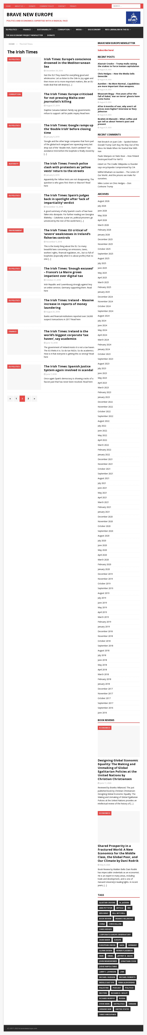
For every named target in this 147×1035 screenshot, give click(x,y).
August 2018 (103, 650)
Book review (105, 918)
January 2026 (104, 234)
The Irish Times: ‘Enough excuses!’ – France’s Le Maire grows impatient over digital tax (68, 272)
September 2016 (105, 707)
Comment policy (47, 6)
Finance (27, 29)
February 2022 (104, 449)
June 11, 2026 (105, 783)
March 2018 (103, 674)
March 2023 (103, 387)
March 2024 (103, 339)
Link (122, 972)
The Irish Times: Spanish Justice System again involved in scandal (68, 368)
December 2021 (105, 459)
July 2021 (102, 483)
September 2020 (105, 531)
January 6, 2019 (52, 175)
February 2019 (104, 621)
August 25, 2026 (105, 102)
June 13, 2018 (51, 342)
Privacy (73, 6)
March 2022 (103, 445)
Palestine (104, 988)
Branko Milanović (124, 918)
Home (8, 6)
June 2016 (102, 712)
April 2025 (102, 277)
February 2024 (104, 344)
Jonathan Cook (128, 961)
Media (79, 29)
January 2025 (104, 291)
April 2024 (102, 335)
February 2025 (104, 287)
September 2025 (105, 253)
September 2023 (105, 359)
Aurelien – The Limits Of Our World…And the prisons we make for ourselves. (118, 175)
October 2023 (104, 354)
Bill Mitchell (118, 913)
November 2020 (105, 521)
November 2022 (105, 406)
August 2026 (103, 201)
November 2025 (105, 244)
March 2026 (103, 225)
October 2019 (104, 583)
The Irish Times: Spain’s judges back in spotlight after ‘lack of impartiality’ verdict (66, 199)
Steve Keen (104, 1004)
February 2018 (104, 679)
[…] (70, 84)
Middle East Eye (106, 982)
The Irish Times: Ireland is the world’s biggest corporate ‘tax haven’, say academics (66, 335)
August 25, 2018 (53, 311)
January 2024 (104, 349)
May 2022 (102, 435)
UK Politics (119, 1004)
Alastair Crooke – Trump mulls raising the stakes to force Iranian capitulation (118, 65)
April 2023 (102, 382)
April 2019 (102, 612)
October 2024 (104, 306)
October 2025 (104, 249)
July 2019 (102, 597)
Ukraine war (105, 1009)
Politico (129, 988)
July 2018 (102, 655)
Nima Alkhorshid (126, 982)
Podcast (117, 988)
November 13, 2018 (54, 206)
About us (19, 6)
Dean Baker (104, 940)
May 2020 (102, 550)
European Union (107, 945)
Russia (122, 998)
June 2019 (102, 602)
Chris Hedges (105, 929)
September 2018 (105, 645)
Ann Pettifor (105, 908)
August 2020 (103, 535)
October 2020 (104, 526)
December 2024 (105, 296)
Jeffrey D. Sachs (125, 956)
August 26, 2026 (105, 69)
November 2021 (105, 464)
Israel (110, 956)
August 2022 (103, 421)
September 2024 (105, 311)
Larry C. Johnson (107, 972)
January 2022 (104, 454)
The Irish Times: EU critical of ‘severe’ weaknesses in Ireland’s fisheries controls (67, 234)
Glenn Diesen (105, 950)
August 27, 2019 (53, 105)
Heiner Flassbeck (124, 950)
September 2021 (105, 473)
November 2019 (105, 578)
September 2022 (105, 416)
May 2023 (102, 378)
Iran (101, 956)
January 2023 (104, 397)
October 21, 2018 (53, 280)
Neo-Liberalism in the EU (117, 29)
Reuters (103, 993)
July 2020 (102, 540)
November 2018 (105, 636)
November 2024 (105, 301)
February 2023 (104, 392)
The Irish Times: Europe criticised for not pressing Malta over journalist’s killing (68, 97)
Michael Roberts (127, 977)
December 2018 (105, 631)
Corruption (64, 29)
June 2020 (102, 545)
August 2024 (103, 315)
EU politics (11, 29)
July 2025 (102, 263)
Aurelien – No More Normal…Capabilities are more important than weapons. (119, 85)
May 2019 (102, 607)
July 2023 (102, 368)
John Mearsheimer (108, 961)
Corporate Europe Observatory (115, 934)
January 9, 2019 (52, 136)
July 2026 (102, 205)
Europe (117, 940)
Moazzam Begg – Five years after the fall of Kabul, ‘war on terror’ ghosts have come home (119, 96)
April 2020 (102, 555)
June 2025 (102, 268)
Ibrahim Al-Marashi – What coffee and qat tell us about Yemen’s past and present (117, 121)
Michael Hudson (107, 977)
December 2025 (105, 239)
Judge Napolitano (108, 966)
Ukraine (132, 1004)
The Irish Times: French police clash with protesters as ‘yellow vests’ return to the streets (67, 167)
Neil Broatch (103, 141)
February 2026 (104, 229)
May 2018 (102, 664)
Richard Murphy (107, 998)
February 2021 (104, 507)
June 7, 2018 (51, 374)
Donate (32, 6)
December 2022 (105, 401)
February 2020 (104, 564)
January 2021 (104, 511)
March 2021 (103, 502)
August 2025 (103, 258)
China (102, 924)
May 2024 (102, 330)
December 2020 (105, 516)
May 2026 (102, 215)
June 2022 (102, 430)
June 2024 (102, 325)
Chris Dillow (115, 924)
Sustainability (44, 29)
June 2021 (102, 488)
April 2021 (102, 497)
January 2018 (104, 684)
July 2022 (102, 425)
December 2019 (105, 574)
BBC (129, 908)
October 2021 (104, 468)
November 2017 (105, 693)
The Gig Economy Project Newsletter (24, 35)
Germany (132, 945)
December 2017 (105, 688)
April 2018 (102, 669)
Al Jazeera (124, 902)
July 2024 (102, 320)
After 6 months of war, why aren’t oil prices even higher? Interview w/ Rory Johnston (117, 109)
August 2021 (103, 478)
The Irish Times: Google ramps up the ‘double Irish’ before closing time (68, 129)
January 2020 (104, 569)
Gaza (121, 945)
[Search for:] (126, 5)
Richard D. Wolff (119, 993)
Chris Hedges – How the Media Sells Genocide (116, 75)
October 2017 (104, 698)
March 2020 (103, 559)
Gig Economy (94, 29)
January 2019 (104, 626)
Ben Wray (103, 913)
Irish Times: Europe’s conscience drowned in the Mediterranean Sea (67, 62)
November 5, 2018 (54, 241)
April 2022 (102, 440)
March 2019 (103, 617)
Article (119, 908)
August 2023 (103, 363)
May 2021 (102, 492)
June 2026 (102, 210)
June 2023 (102, 373)
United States (122, 1009)
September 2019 (105, 588)
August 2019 (103, 593)
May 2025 (102, 272)
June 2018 (102, 660)
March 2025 (103, 282)
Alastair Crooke (107, 902)
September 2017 (105, 703)
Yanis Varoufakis (107, 1014)
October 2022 (104, 411)
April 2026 (102, 220)
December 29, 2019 (54, 70)
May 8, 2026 (105, 864)
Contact (62, 6)
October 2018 (104, 641)
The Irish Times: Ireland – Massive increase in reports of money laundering (69, 304)
